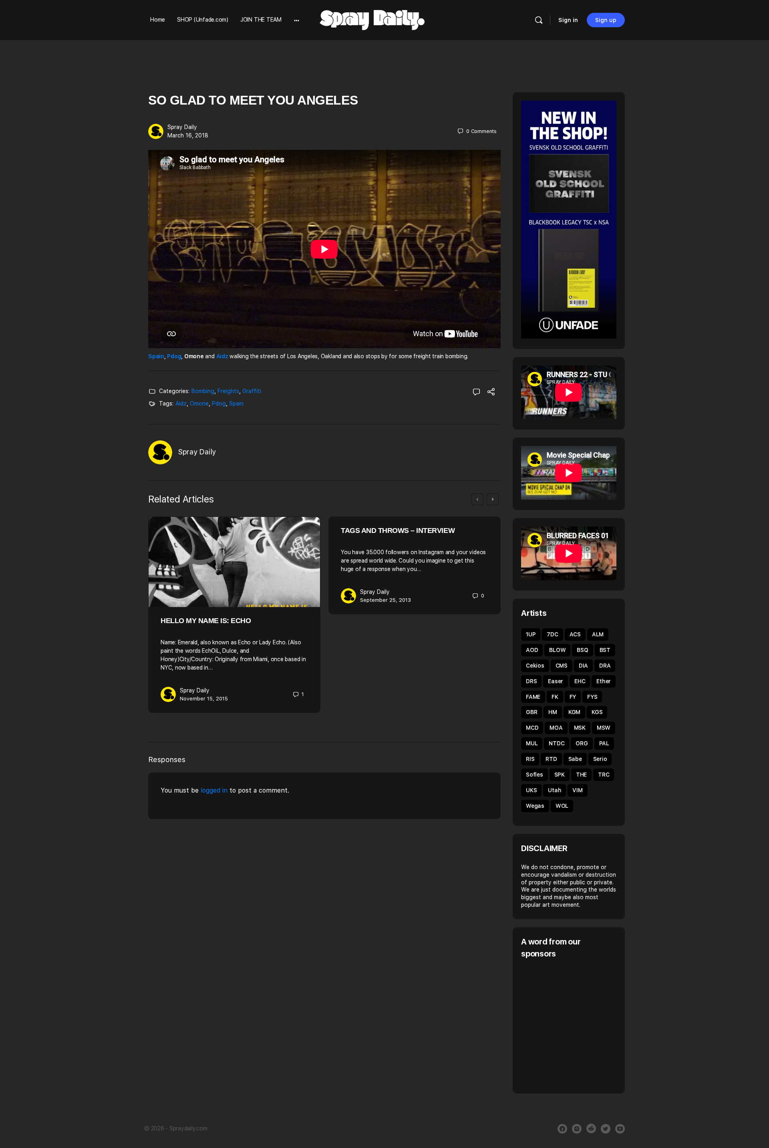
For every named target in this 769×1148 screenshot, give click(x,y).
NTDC (556, 743)
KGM (574, 712)
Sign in (568, 20)
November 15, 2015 (204, 699)
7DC (552, 634)
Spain (156, 356)
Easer (555, 681)
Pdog (174, 356)
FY (573, 697)
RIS (530, 759)
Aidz (222, 356)
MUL (531, 743)
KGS (597, 712)
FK (555, 697)
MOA (556, 727)
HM (552, 712)
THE (581, 774)
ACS (575, 634)
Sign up (605, 20)
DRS (531, 681)
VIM (577, 790)
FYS (592, 697)
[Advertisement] (588, 1025)
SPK (559, 774)
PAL (604, 743)
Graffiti (251, 391)
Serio (600, 759)
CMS (562, 665)
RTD (551, 759)
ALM (598, 634)
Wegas (535, 806)
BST (605, 650)
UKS (531, 790)
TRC (603, 774)
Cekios (535, 665)
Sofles (534, 774)
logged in (214, 790)
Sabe (575, 759)
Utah (554, 790)
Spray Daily (182, 127)
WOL (562, 806)
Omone (199, 403)
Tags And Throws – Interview (398, 531)
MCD (532, 727)
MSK (580, 727)
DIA (583, 665)
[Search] (539, 20)
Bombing (202, 391)
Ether (603, 681)
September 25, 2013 (385, 600)
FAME (533, 697)
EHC (579, 681)
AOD (532, 650)
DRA (604, 665)
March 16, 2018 (187, 135)
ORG (582, 743)
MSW (603, 727)
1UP (530, 634)
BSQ (582, 650)
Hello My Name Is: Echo (206, 621)
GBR (531, 712)
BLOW (557, 650)
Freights (228, 391)
